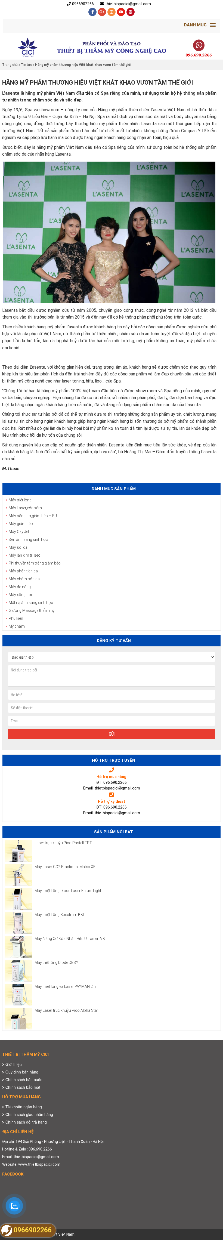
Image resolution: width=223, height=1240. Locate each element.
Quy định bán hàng (21, 1072)
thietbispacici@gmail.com (128, 4)
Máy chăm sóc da (24, 579)
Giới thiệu (13, 1064)
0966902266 (83, 4)
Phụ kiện (16, 618)
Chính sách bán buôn (23, 1079)
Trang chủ (10, 65)
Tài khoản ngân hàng (23, 1106)
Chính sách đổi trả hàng (26, 1122)
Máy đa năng (20, 587)
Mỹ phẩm (17, 626)
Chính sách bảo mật (22, 1087)
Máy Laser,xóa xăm (25, 508)
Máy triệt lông (20, 500)
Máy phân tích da (23, 571)
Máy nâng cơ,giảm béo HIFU (33, 516)
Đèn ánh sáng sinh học (28, 539)
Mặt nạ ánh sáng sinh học (31, 602)
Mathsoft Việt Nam (58, 1234)
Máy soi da (18, 547)
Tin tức (26, 65)
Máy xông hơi (20, 595)
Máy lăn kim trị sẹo (25, 555)
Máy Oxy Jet (19, 531)
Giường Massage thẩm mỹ (31, 610)
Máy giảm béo (21, 524)
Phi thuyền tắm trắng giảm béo (35, 563)
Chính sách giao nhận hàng (29, 1114)
